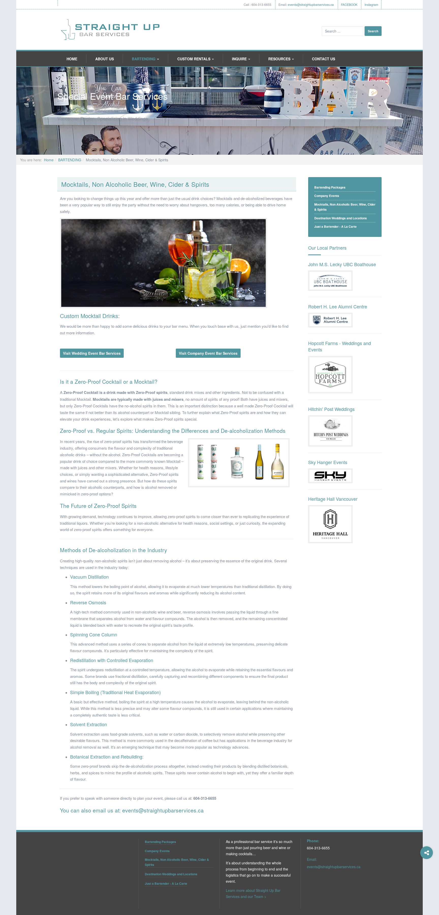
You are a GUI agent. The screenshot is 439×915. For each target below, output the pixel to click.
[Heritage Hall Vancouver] (330, 523)
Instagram (371, 4)
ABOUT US (104, 58)
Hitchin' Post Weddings (331, 409)
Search (373, 31)
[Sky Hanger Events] (330, 475)
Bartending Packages (330, 187)
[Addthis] (426, 852)
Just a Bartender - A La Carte (335, 226)
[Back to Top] (427, 873)
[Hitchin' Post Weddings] (330, 430)
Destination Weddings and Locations (340, 218)
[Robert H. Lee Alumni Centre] (330, 319)
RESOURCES (279, 58)
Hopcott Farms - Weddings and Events (339, 346)
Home (49, 159)
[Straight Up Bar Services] (110, 29)
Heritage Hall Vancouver (332, 498)
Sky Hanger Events (327, 462)
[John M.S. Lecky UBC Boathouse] (330, 280)
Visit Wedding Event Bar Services (92, 353)
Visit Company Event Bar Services (208, 353)
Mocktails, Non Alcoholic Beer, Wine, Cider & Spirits (344, 207)
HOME (72, 58)
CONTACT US (323, 58)
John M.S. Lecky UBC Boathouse (342, 264)
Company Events (326, 195)
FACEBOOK (349, 4)
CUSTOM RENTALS (194, 58)
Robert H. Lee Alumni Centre (337, 306)
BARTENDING (144, 58)
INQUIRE (240, 58)
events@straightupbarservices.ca (311, 4)
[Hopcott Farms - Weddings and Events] (330, 374)
